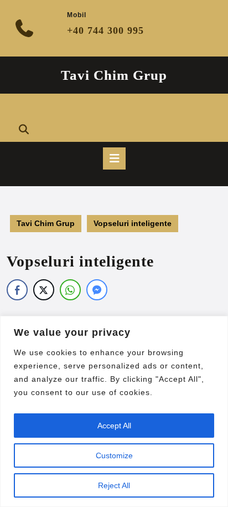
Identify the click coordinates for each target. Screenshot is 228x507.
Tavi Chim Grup (114, 75)
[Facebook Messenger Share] (96, 289)
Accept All (114, 425)
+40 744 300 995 (105, 30)
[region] (114, 411)
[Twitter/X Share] (43, 289)
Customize (114, 455)
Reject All (114, 485)
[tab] (114, 158)
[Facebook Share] (17, 289)
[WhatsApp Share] (70, 289)
